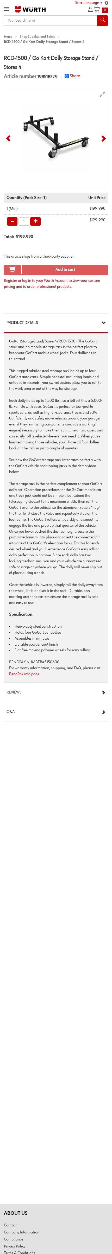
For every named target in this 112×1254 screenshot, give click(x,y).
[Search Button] (102, 20)
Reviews (14, 692)
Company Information (21, 1232)
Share (75, 76)
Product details (22, 323)
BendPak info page (24, 674)
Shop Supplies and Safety (37, 37)
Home (8, 37)
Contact (10, 1225)
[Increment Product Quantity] (35, 221)
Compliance (13, 1239)
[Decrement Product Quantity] (12, 221)
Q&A (11, 712)
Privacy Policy (14, 1246)
